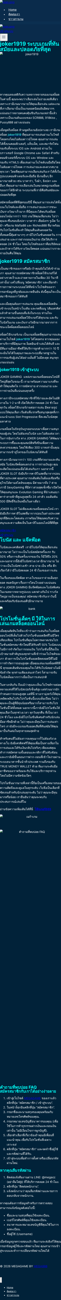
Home (12, 9)
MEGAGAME (32, 1098)
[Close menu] (1, 1280)
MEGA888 (40, 1266)
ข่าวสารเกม (15, 19)
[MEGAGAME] (7, 2)
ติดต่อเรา (14, 14)
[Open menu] (4, 37)
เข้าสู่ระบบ (6, 31)
